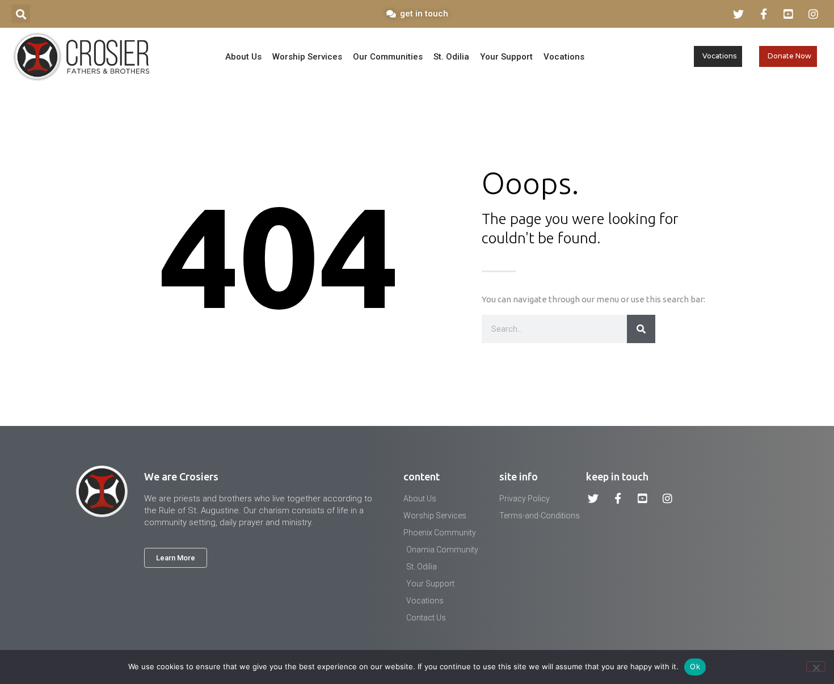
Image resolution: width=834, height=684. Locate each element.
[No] (815, 666)
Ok (695, 666)
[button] (20, 14)
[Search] (641, 329)
